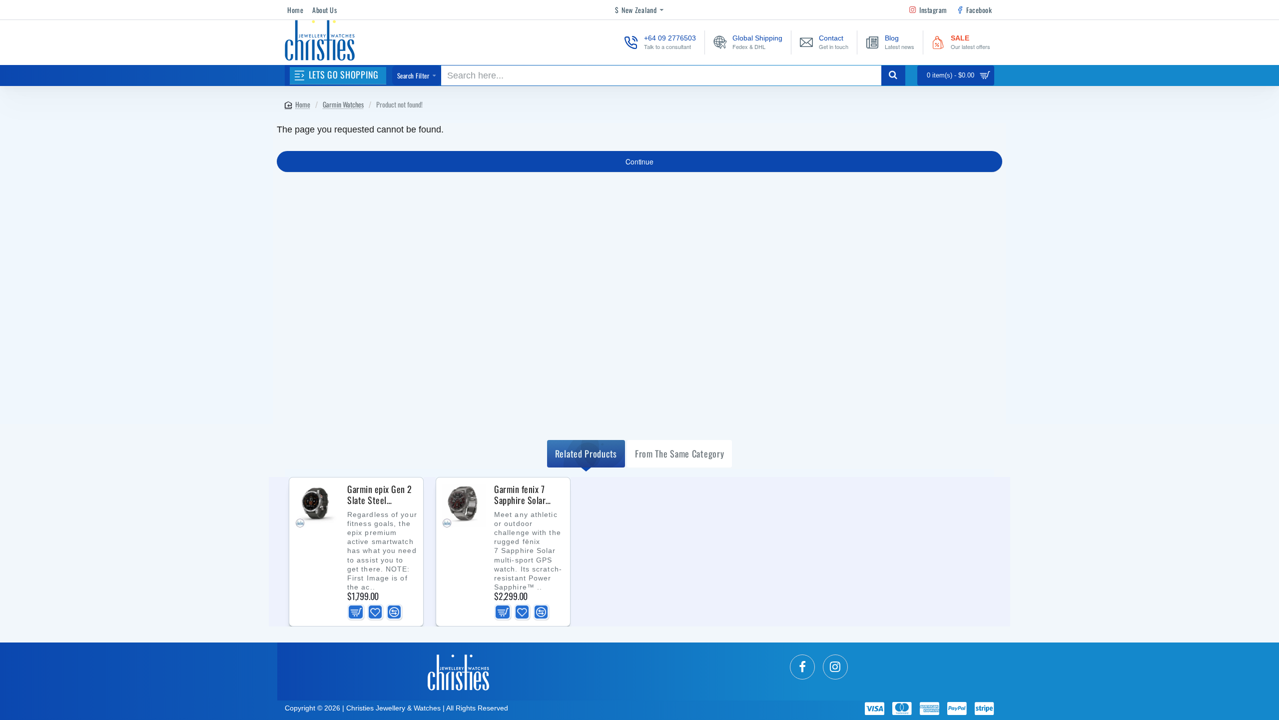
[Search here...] (893, 76)
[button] (355, 612)
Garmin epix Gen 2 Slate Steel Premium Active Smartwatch (379, 495)
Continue (639, 161)
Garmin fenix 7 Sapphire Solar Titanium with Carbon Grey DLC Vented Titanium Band (523, 495)
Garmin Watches (343, 104)
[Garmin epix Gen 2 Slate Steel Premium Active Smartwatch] (317, 506)
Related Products (586, 453)
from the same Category (679, 453)
